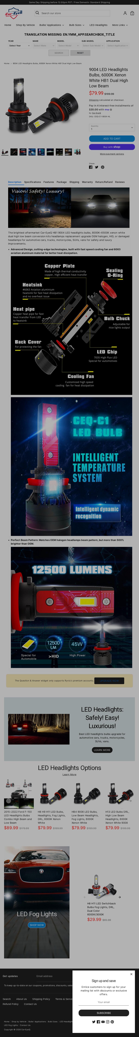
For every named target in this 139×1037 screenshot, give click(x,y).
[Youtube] (103, 1021)
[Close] (131, 974)
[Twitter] (93, 1021)
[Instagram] (107, 1021)
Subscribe (104, 1013)
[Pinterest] (112, 1021)
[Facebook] (98, 1021)
